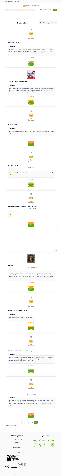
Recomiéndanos (17, 447)
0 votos (31, 63)
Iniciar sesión (9, 1)
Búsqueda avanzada (46, 9)
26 (32, 422)
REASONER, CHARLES (32, 44)
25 (28, 422)
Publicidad (17, 450)
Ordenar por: (49, 23)
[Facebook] (35, 440)
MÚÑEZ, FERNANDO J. (32, 267)
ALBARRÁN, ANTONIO (32, 394)
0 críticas (31, 64)
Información (17, 442)
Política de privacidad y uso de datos (41, 474)
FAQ (17, 445)
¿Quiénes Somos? (17, 439)
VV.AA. (31, 83)
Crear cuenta (17, 1)
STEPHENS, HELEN (32, 126)
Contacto (17, 452)
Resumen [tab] (12, 46)
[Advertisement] (32, 17)
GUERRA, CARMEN (32, 208)
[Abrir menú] (55, 10)
